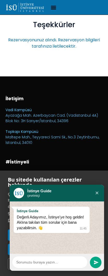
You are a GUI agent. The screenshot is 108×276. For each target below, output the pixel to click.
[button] (53, 7)
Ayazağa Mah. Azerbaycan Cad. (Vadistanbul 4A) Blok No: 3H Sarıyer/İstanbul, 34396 (52, 118)
